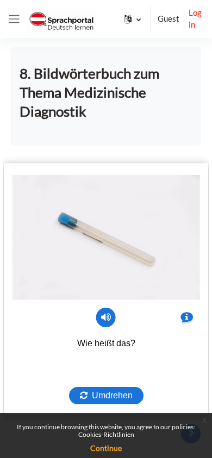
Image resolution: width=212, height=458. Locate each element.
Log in (195, 18)
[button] (132, 19)
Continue (106, 448)
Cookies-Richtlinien (106, 434)
